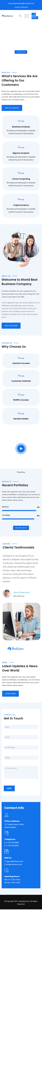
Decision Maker (21, 418)
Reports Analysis (21, 153)
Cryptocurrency (21, 205)
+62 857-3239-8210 (21, 7)
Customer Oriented (21, 381)
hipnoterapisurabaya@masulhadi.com (21, 3)
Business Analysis (21, 126)
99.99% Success (21, 400)
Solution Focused (21, 363)
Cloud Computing (21, 178)
